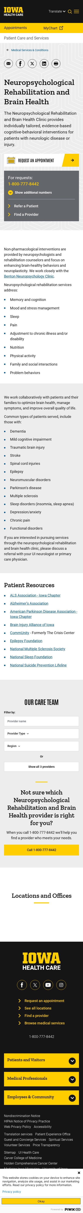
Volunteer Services (17, 1145)
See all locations (38, 1008)
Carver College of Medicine (23, 1158)
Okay (41, 1201)
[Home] (16, 11)
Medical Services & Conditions (29, 50)
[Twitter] (35, 985)
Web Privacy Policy (17, 1127)
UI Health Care (29, 1152)
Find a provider (37, 1016)
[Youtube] (48, 985)
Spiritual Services (61, 1140)
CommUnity (19, 633)
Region (12, 746)
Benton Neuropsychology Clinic (29, 276)
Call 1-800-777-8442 (41, 850)
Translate (55, 11)
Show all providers (41, 766)
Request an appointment (44, 1001)
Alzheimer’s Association (29, 603)
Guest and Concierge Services (25, 1140)
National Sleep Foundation (31, 657)
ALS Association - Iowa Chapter (35, 595)
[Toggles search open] (71, 11)
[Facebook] (22, 985)
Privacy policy (11, 1191)
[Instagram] (61, 985)
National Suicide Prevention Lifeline (38, 665)
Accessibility (43, 1127)
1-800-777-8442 (23, 184)
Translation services (18, 1134)
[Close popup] (79, 1172)
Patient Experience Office (52, 1134)
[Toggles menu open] (76, 11)
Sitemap (10, 1152)
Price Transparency (46, 1145)
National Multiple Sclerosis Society (37, 649)
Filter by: (9, 712)
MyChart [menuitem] (50, 28)
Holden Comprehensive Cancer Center (30, 1163)
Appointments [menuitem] (15, 28)
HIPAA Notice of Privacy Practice (27, 1121)
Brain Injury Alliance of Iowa (32, 625)
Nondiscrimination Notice (22, 1116)
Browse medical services (45, 1023)
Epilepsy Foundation (26, 641)
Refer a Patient (26, 206)
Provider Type (16, 733)
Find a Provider (26, 214)
